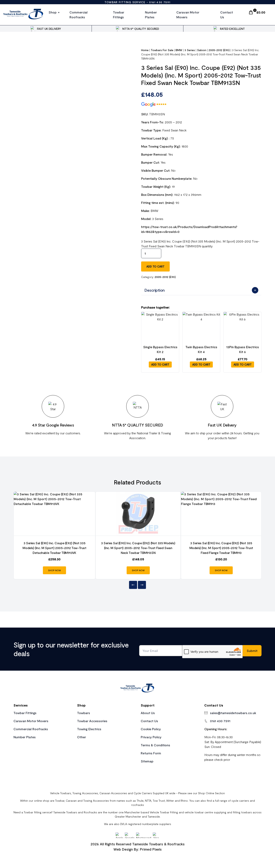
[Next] (142, 585)
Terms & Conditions (155, 745)
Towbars (83, 713)
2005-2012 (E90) (219, 50)
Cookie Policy (151, 729)
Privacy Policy (151, 737)
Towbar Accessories (92, 721)
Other (81, 737)
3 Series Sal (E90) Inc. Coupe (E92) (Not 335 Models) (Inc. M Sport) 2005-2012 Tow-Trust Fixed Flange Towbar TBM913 (221, 548)
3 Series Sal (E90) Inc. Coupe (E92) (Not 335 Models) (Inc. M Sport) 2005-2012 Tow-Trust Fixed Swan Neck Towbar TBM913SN (138, 548)
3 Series (189, 50)
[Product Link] (54, 514)
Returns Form (151, 753)
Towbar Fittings (118, 14)
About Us (148, 713)
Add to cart (155, 266)
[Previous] (133, 585)
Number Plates (151, 14)
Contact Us (226, 14)
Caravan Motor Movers (187, 14)
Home (145, 50)
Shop (53, 12)
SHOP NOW (54, 570)
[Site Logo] (23, 15)
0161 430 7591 (159, 2)
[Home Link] (137, 689)
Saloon (201, 50)
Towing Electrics (89, 729)
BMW (179, 50)
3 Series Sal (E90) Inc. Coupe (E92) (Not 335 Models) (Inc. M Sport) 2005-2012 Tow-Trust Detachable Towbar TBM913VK (54, 548)
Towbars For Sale (162, 50)
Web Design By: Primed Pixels (138, 849)
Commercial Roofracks (78, 14)
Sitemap (147, 761)
